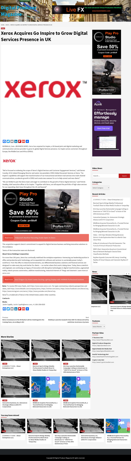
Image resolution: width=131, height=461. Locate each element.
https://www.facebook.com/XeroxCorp (74, 288)
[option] (111, 296)
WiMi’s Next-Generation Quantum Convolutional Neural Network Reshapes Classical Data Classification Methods (109, 251)
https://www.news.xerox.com (40, 286)
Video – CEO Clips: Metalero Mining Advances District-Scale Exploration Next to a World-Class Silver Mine (109, 237)
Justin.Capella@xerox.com (22, 304)
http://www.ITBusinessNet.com (102, 340)
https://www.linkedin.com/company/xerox (26, 288)
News (3, 28)
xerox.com (6, 273)
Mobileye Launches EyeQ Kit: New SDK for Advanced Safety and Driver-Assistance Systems (68, 319)
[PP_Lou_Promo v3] (40, 211)
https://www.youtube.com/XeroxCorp (42, 291)
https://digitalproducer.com (101, 345)
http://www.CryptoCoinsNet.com (103, 362)
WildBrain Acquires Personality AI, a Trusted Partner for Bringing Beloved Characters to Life (45, 405)
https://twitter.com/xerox (50, 288)
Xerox (31, 146)
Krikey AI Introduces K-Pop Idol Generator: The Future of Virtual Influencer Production (109, 244)
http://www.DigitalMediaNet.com (103, 351)
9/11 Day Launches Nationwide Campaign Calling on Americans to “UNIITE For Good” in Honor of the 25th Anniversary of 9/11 (75, 369)
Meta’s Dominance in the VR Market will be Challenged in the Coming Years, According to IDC (23, 319)
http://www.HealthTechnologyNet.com (105, 357)
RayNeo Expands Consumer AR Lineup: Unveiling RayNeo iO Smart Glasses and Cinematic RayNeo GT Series (110, 259)
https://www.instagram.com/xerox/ (15, 291)
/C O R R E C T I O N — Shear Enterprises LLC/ (11, 367)
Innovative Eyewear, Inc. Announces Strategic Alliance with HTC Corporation (14, 405)
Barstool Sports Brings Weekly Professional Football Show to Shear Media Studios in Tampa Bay (44, 368)
